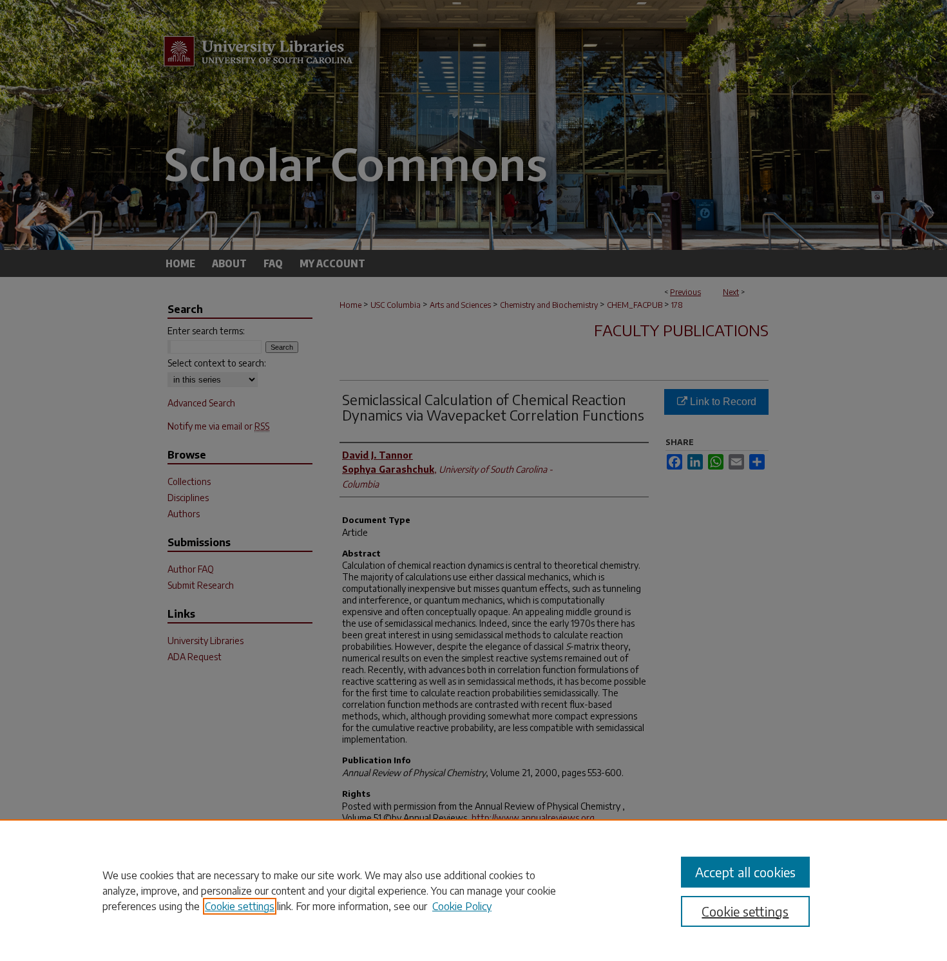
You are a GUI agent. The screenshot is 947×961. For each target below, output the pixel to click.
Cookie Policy (462, 906)
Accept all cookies (745, 872)
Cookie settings (239, 906)
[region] (473, 890)
